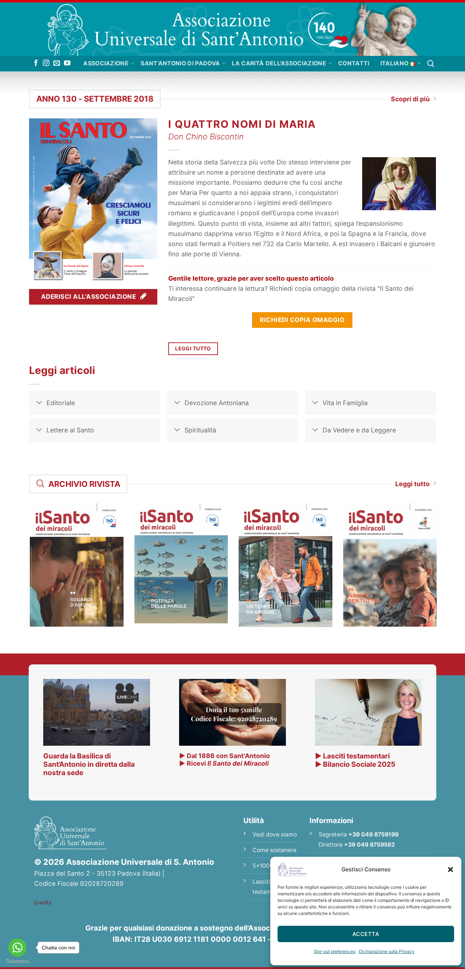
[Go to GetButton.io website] (17, 961)
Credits (42, 902)
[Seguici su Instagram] (46, 63)
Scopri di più (410, 99)
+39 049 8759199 (373, 834)
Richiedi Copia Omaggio (302, 319)
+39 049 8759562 (369, 844)
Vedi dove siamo (274, 834)
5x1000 (262, 865)
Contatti (353, 63)
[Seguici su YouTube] (67, 63)
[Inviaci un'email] (56, 63)
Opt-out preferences (334, 951)
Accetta (365, 934)
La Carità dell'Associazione (279, 63)
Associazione (106, 63)
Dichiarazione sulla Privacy (387, 951)
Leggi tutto (412, 484)
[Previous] (19, 552)
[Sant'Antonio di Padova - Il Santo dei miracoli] (232, 28)
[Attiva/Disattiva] (39, 403)
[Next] (445, 552)
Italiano (394, 63)
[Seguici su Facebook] (36, 63)
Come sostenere (274, 850)
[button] (450, 869)
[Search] (430, 64)
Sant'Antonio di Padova (180, 63)
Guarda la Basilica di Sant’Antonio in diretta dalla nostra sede (89, 764)
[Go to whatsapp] (17, 948)
